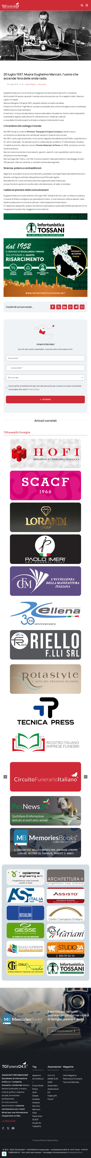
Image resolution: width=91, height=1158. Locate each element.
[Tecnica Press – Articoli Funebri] (45, 697)
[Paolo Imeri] (45, 535)
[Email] (82, 307)
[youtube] (13, 1128)
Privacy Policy (33, 389)
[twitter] (8, 1128)
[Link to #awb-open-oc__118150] (87, 5)
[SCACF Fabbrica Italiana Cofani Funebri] (45, 471)
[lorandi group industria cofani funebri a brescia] (45, 503)
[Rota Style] (45, 665)
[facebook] (3, 1128)
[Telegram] (76, 307)
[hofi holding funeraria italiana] (45, 439)
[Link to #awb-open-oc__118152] (82, 5)
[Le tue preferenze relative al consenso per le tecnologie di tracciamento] (4, 1154)
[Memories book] (68, 1019)
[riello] (45, 631)
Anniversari (42, 84)
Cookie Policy (52, 1140)
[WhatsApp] (70, 307)
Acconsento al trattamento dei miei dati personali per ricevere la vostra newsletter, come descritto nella (45, 388)
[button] (5, 777)
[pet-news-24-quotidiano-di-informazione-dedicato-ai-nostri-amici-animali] (45, 797)
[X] (59, 307)
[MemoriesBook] (22, 1019)
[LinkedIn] (65, 307)
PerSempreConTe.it (74, 1152)
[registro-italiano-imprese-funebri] (45, 729)
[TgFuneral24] (11, 3)
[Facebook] (53, 307)
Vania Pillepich (30, 84)
